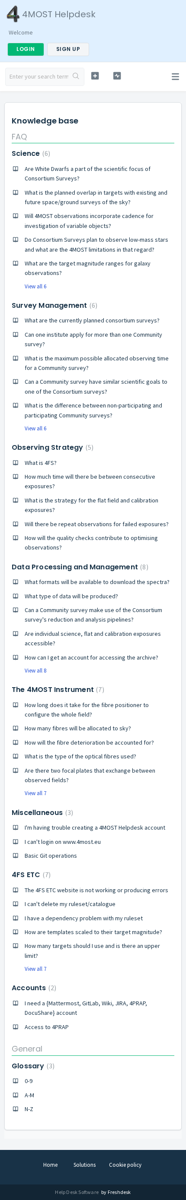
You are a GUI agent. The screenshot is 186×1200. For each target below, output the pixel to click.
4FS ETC (30, 875)
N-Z (29, 1109)
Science (30, 153)
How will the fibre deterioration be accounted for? (89, 742)
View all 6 (35, 286)
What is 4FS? (41, 463)
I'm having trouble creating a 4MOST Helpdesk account (95, 827)
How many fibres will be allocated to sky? (78, 728)
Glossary (32, 1066)
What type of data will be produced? (71, 596)
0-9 (28, 1081)
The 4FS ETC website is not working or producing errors (96, 890)
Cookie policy (125, 1164)
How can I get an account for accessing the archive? (91, 657)
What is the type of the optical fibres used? (80, 756)
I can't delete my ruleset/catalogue (70, 904)
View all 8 (35, 670)
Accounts (33, 988)
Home (50, 1164)
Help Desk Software (77, 1192)
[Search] (76, 76)
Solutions (85, 1164)
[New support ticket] (95, 75)
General (27, 1048)
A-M (29, 1095)
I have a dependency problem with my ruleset (84, 918)
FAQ (19, 136)
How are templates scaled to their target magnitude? (93, 932)
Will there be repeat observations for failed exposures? (97, 524)
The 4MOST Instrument (57, 690)
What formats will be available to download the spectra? (97, 582)
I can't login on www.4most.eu (63, 842)
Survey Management (53, 305)
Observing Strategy (51, 447)
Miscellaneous (41, 813)
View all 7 (35, 793)
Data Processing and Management (79, 567)
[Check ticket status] (117, 75)
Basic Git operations (51, 855)
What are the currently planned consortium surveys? (92, 320)
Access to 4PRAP (47, 1027)
